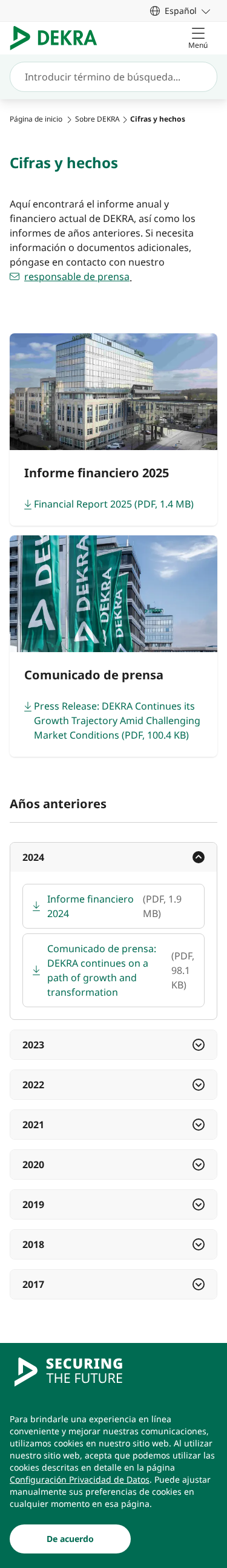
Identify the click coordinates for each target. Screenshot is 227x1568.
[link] (180, 10)
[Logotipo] (58, 38)
